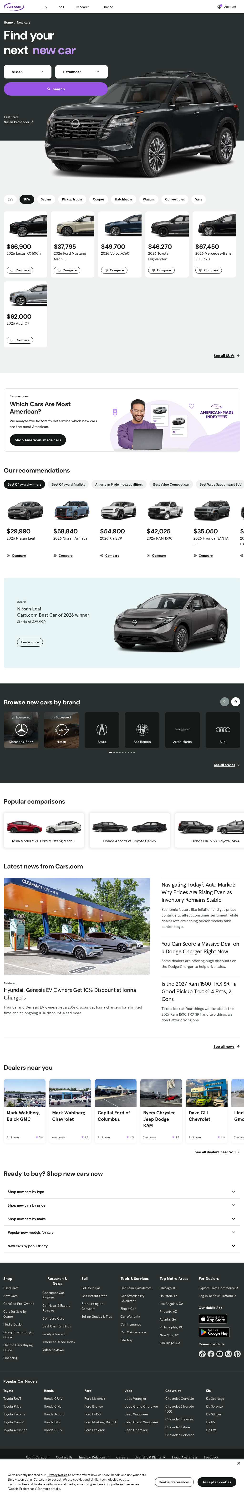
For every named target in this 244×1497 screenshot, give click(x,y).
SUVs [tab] (26, 199)
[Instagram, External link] (228, 1354)
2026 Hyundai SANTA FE (211, 541)
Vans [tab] (198, 199)
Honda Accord (54, 1414)
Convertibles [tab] (175, 199)
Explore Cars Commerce (217, 1288)
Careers (122, 1457)
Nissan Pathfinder (16, 122)
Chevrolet (173, 1391)
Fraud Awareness (184, 1457)
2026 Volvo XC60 (115, 253)
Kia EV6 (211, 1430)
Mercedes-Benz (21, 742)
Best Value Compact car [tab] (171, 484)
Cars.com (40, 1479)
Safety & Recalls (54, 1334)
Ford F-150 (92, 1414)
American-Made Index (58, 1342)
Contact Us (64, 1457)
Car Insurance (131, 1324)
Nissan (61, 742)
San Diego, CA (170, 1343)
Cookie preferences (174, 1482)
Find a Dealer (13, 1324)
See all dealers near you (215, 1152)
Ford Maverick (94, 1398)
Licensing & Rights (148, 1457)
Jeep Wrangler (135, 1398)
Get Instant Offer (94, 1296)
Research (83, 7)
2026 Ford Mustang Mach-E (70, 256)
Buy (44, 7)
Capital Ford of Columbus (114, 1116)
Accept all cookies (217, 1482)
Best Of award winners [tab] (24, 484)
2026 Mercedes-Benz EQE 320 (213, 256)
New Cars (10, 1296)
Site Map (127, 1340)
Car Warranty (130, 1316)
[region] (122, 1477)
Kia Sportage (215, 1398)
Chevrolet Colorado (179, 1435)
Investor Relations (92, 1457)
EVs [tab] (10, 199)
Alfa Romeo (142, 742)
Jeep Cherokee (136, 1430)
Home (8, 22)
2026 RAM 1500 (160, 538)
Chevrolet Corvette (179, 1398)
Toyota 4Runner (15, 1430)
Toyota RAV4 (12, 1398)
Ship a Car (128, 1309)
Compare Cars (53, 1318)
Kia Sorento (214, 1406)
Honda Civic (52, 1406)
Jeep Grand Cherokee (141, 1406)
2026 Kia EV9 (111, 538)
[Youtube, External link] (219, 1354)
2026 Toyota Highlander (158, 256)
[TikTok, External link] (202, 1354)
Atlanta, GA (168, 1319)
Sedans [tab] (46, 199)
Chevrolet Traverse (179, 1419)
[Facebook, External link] (211, 1354)
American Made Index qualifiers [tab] (119, 484)
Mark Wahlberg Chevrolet (68, 1116)
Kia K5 (210, 1422)
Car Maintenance (133, 1332)
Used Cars (10, 1288)
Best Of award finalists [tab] (68, 484)
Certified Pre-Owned (18, 1304)
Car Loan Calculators (136, 1288)
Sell (61, 7)
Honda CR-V (53, 1398)
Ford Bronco (93, 1406)
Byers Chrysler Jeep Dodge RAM (159, 1119)
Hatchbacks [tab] (123, 199)
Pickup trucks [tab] (72, 199)
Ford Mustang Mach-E (100, 1422)
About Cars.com (37, 1457)
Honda (49, 1391)
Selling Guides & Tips (96, 1316)
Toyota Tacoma (14, 1414)
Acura (102, 742)
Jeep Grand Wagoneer (141, 1422)
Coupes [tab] (98, 199)
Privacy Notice (57, 1475)
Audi (223, 742)
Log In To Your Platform (216, 1296)
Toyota (8, 1391)
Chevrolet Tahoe (177, 1427)
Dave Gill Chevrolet (199, 1116)
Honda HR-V (53, 1430)
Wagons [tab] (149, 199)
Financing (10, 1358)
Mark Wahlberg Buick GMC (23, 1116)
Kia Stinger (213, 1414)
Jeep (128, 1391)
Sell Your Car (90, 1288)
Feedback (211, 1457)
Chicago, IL (168, 1288)
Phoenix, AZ (168, 1311)
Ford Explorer (94, 1430)
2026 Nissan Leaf (21, 538)
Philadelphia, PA (171, 1327)
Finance (107, 7)
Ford (88, 1391)
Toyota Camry (13, 1422)
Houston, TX (169, 1296)
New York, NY (169, 1335)
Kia (208, 1391)
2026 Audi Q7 (18, 323)
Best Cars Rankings (56, 1326)
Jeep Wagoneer (136, 1414)
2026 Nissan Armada (70, 538)
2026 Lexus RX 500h (24, 253)
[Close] (239, 1463)
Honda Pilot (52, 1422)
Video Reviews (53, 1350)
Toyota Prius (12, 1406)
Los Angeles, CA (171, 1304)
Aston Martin (182, 742)
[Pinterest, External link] (237, 1354)
